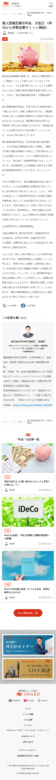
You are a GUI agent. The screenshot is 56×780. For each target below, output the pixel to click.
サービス (28, 725)
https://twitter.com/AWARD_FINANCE (32, 405)
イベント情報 (28, 714)
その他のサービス (43, 730)
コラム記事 (17, 14)
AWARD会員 (11, 730)
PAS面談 (20, 730)
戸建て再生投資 (29, 730)
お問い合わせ (28, 742)
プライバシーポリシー (28, 750)
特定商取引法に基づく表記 (28, 756)
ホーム (5, 14)
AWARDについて (28, 736)
